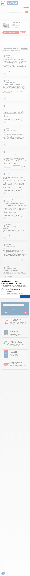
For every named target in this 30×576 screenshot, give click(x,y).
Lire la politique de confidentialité (8, 291)
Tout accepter (25, 296)
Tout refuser (5, 296)
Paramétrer (15, 296)
